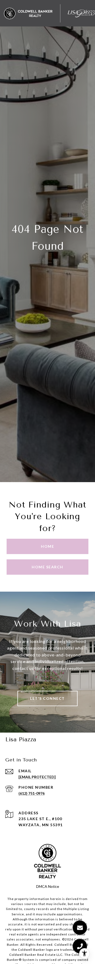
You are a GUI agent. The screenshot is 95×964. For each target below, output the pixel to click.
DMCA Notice (47, 886)
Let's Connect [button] (47, 698)
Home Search (47, 567)
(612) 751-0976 (31, 793)
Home (47, 546)
